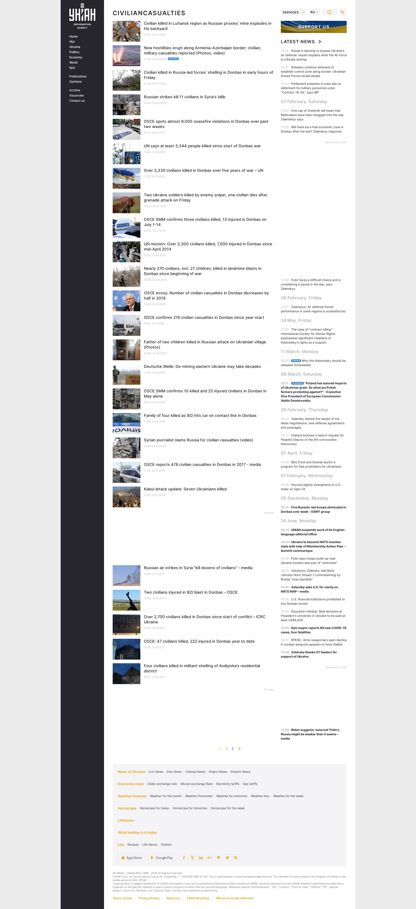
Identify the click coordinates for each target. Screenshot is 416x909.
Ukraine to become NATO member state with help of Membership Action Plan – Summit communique (313, 546)
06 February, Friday (301, 297)
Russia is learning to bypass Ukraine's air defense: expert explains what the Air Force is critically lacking (314, 55)
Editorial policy (198, 898)
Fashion (166, 844)
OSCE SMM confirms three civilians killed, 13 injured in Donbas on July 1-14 (205, 222)
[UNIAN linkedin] (201, 857)
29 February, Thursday (304, 409)
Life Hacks (149, 844)
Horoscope (127, 808)
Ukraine (74, 47)
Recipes (133, 844)
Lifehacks (126, 820)
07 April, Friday (297, 453)
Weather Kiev (260, 796)
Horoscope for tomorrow (190, 808)
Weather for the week (288, 796)
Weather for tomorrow (231, 796)
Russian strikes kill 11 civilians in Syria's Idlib (184, 97)
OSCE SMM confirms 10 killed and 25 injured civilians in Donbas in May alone (205, 393)
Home (73, 36)
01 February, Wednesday (307, 475)
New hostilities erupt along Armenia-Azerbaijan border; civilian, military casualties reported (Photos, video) (202, 50)
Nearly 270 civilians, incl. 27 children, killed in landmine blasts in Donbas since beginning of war (203, 271)
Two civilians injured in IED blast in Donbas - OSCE (191, 592)
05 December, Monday (304, 498)
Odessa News (195, 771)
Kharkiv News (240, 771)
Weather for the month (166, 796)
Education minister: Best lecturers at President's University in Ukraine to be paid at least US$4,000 (313, 615)
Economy (75, 57)
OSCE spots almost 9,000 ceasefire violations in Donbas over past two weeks (206, 124)
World (73, 62)
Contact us (77, 100)
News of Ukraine (131, 772)
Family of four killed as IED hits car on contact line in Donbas (200, 415)
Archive (74, 90)
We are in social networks (235, 898)
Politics (74, 52)
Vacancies (76, 95)
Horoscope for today (154, 808)
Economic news (131, 784)
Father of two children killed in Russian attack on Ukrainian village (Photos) (205, 344)
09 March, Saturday (301, 374)
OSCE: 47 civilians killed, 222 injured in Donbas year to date (199, 641)
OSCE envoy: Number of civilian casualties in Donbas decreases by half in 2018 (206, 295)
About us (173, 898)
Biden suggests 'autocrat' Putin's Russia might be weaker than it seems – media (310, 734)
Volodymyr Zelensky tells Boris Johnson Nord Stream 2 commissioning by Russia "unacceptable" (311, 575)
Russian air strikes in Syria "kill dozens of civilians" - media (198, 567)
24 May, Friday (296, 320)
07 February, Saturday (304, 101)
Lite (121, 844)
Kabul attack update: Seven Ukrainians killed (185, 489)
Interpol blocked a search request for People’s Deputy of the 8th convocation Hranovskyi (312, 439)
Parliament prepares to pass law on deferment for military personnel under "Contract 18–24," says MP (311, 88)
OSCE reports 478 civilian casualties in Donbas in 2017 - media (202, 464)
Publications (78, 76)
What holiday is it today (137, 832)
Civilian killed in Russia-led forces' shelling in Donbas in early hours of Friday (208, 75)
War (72, 41)
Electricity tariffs (227, 784)
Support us (314, 26)
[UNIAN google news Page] (209, 857)
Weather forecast (132, 796)
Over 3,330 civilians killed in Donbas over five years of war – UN (203, 170)
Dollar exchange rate (162, 784)
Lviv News (156, 771)
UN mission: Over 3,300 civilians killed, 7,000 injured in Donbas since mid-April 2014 (208, 246)
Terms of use (122, 898)
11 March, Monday (300, 351)
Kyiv (72, 67)
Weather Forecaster (199, 796)
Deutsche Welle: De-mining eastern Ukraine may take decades (202, 366)
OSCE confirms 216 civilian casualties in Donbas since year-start (204, 317)
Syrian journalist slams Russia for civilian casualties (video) (198, 440)
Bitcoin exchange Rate (197, 784)
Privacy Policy (149, 898)
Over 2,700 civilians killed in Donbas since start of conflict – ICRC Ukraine (204, 619)
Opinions (75, 81)
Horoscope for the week (228, 808)
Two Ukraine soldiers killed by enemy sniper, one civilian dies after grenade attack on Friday (206, 197)
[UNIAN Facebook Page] (183, 857)
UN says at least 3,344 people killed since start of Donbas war (202, 146)
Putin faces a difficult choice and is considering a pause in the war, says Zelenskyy (311, 284)
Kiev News (174, 771)
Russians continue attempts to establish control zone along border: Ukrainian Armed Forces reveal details (313, 71)
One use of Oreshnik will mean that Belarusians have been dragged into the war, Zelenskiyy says (312, 115)
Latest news (298, 41)
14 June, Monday (298, 520)
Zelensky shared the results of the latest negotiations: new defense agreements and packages (312, 423)
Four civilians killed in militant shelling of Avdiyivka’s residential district (202, 668)
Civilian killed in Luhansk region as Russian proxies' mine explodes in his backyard (207, 26)
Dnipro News (218, 771)
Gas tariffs (250, 784)
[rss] (235, 857)
